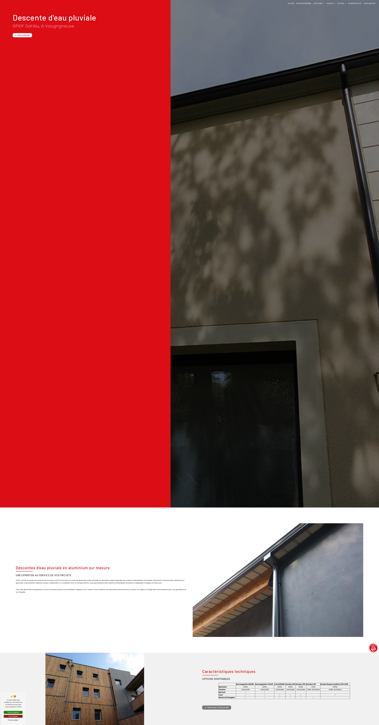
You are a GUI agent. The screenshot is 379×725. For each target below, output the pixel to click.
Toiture (340, 3)
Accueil (291, 3)
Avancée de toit (355, 3)
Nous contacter (23, 35)
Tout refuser (13, 716)
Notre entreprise (303, 3)
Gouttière (317, 3)
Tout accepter (13, 712)
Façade (329, 3)
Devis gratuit (370, 3)
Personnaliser (13, 720)
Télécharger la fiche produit (218, 707)
